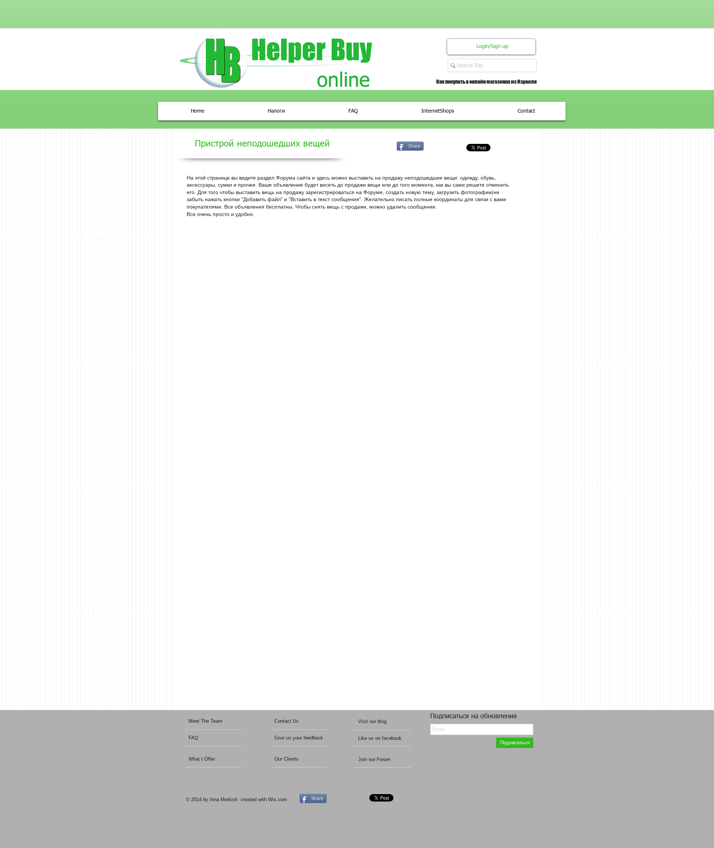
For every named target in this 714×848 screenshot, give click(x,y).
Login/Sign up (492, 46)
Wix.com (277, 799)
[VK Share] (454, 147)
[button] (382, 721)
